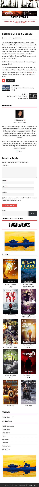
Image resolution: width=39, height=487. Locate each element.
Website (4, 192)
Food (3, 436)
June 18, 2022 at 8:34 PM (19, 122)
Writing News (6, 446)
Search (4, 210)
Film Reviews (6, 433)
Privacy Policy (31, 485)
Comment (5, 165)
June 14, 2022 (7, 38)
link (30, 72)
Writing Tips (6, 449)
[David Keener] (19, 7)
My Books (5, 439)
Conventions (6, 429)
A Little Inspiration (8, 426)
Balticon (10, 81)
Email (4, 186)
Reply (20, 151)
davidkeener (18, 38)
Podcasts (5, 443)
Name (4, 180)
